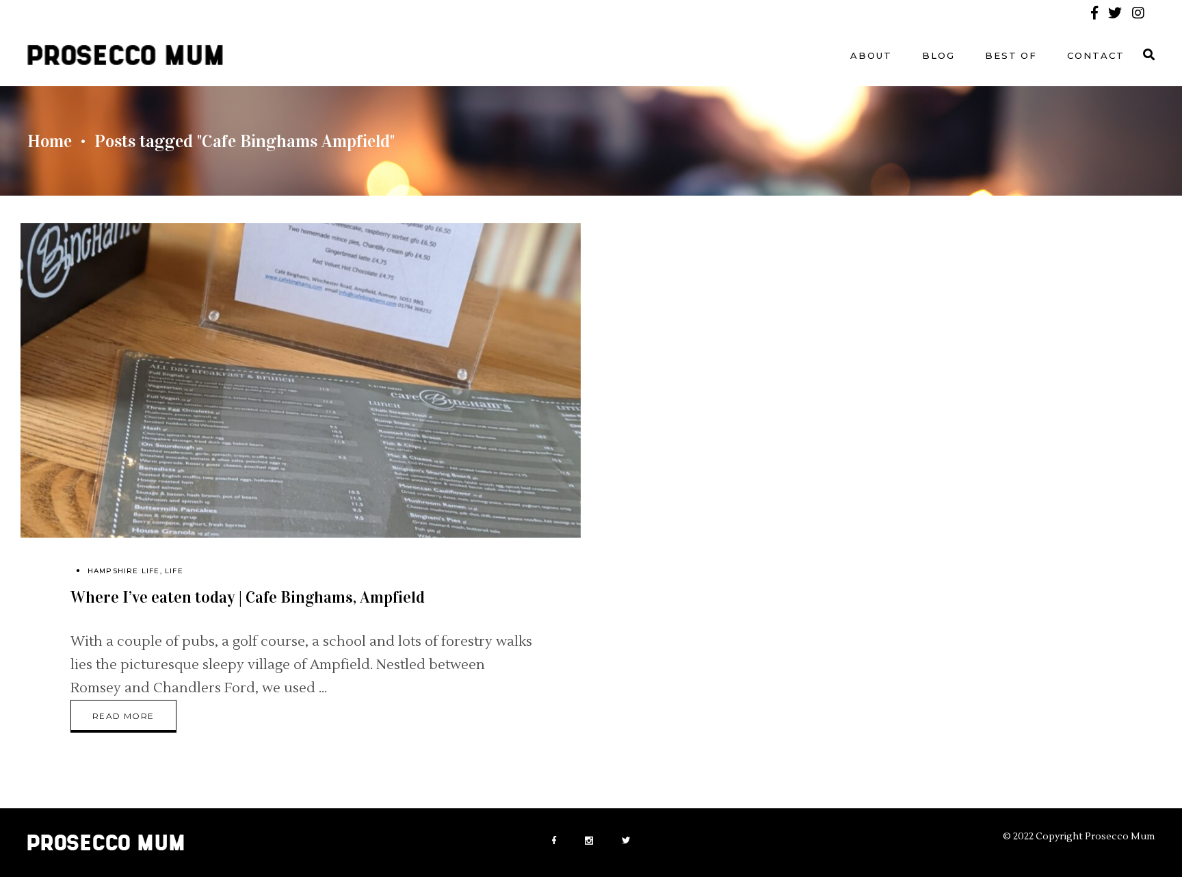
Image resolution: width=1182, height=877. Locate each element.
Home (49, 141)
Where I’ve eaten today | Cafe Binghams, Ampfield (247, 597)
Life (174, 570)
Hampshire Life (124, 570)
